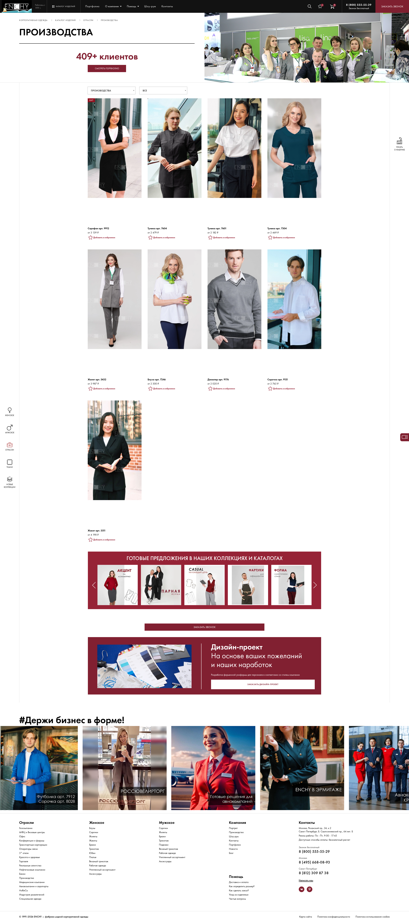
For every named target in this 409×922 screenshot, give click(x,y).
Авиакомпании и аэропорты (33, 886)
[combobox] (111, 90)
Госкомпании (25, 828)
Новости (233, 849)
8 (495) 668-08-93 (314, 862)
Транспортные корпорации (33, 844)
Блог (231, 853)
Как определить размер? (242, 886)
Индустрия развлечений (31, 894)
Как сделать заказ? (239, 890)
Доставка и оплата (238, 882)
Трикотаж (94, 849)
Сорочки (93, 832)
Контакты (167, 6)
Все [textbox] (145, 90)
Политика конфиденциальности (333, 916)
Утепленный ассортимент (102, 869)
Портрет (233, 828)
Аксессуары (95, 873)
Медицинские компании (32, 882)
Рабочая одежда (97, 865)
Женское (96, 822)
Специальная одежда (30, 898)
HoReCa (23, 890)
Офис (22, 836)
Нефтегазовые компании (32, 869)
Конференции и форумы (31, 840)
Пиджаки (163, 844)
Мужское (167, 822)
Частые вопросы (237, 898)
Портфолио (92, 6)
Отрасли (26, 822)
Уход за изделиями (238, 894)
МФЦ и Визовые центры (32, 832)
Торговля (23, 861)
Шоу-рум (150, 6)
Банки (22, 873)
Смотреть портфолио (107, 68)
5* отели (24, 853)
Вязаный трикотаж (98, 861)
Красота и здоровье (29, 857)
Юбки (92, 853)
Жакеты (93, 840)
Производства (26, 878)
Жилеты (93, 836)
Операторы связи (28, 849)
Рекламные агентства (30, 865)
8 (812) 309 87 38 (314, 872)
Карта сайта (305, 916)
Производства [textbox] (101, 90)
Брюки (92, 844)
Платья (92, 857)
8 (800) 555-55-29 (358, 5)
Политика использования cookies (372, 916)
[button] (94, 585)
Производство (236, 832)
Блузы (92, 828)
